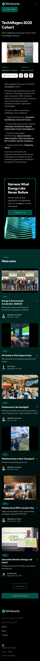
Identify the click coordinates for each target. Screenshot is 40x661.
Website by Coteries (9, 648)
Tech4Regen (9, 87)
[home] (11, 3)
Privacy (10, 652)
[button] (36, 3)
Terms (4, 652)
